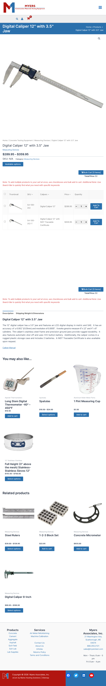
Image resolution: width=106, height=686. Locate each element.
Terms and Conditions (39, 655)
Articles (39, 649)
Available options (13, 164)
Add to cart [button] (12, 416)
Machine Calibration (39, 636)
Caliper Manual (9, 348)
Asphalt (12, 642)
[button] (17, 19)
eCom (15, 678)
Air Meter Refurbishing (39, 633)
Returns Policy (39, 652)
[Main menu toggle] (100, 7)
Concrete (13, 633)
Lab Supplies (12, 652)
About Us (39, 646)
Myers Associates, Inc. (39, 674)
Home (5, 140)
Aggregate (12, 639)
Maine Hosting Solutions (30, 678)
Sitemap (45, 678)
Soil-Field (13, 646)
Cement (12, 636)
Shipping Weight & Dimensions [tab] (30, 313)
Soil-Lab (12, 649)
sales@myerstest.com (93, 649)
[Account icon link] (22, 19)
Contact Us (40, 643)
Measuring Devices (42, 140)
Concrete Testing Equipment (21, 140)
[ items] (92, 172)
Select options (48, 415)
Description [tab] (8, 313)
